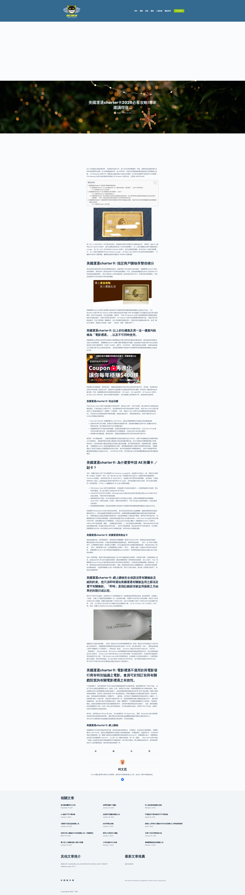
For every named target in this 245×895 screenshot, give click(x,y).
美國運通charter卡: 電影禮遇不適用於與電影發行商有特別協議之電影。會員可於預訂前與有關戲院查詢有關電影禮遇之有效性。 (122, 201)
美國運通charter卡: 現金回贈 (101, 189)
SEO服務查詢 (179, 11)
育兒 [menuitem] (135, 11)
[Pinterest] (131, 751)
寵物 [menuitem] (152, 11)
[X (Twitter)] (113, 751)
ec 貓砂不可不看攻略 (68, 814)
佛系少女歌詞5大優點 (110, 833)
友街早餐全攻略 (108, 824)
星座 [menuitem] (146, 11)
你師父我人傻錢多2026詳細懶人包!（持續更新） (77, 833)
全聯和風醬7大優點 (109, 805)
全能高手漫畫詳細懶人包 (111, 814)
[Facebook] (96, 751)
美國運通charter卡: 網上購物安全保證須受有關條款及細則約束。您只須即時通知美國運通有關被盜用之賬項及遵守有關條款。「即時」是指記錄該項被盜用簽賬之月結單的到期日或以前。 (123, 197)
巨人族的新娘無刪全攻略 (153, 805)
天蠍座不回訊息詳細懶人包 (70, 824)
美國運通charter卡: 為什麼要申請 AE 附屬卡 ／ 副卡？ (105, 191)
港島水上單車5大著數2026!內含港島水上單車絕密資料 (164, 824)
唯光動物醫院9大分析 (68, 805)
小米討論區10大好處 (110, 842)
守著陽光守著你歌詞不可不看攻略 (156, 814)
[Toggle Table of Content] (154, 182)
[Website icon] (122, 779)
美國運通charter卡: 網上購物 (102, 204)
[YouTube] (73, 880)
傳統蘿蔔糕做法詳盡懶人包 (154, 842)
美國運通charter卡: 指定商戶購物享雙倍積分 (102, 185)
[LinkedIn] (149, 751)
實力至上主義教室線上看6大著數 (72, 842)
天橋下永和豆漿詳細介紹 (153, 833)
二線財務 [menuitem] (159, 11)
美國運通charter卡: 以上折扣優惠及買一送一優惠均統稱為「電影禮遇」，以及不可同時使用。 (118, 187)
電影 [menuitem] (141, 11)
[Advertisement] (122, 51)
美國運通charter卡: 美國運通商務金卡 (104, 194)
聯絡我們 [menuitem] (168, 11)
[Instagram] (67, 880)
